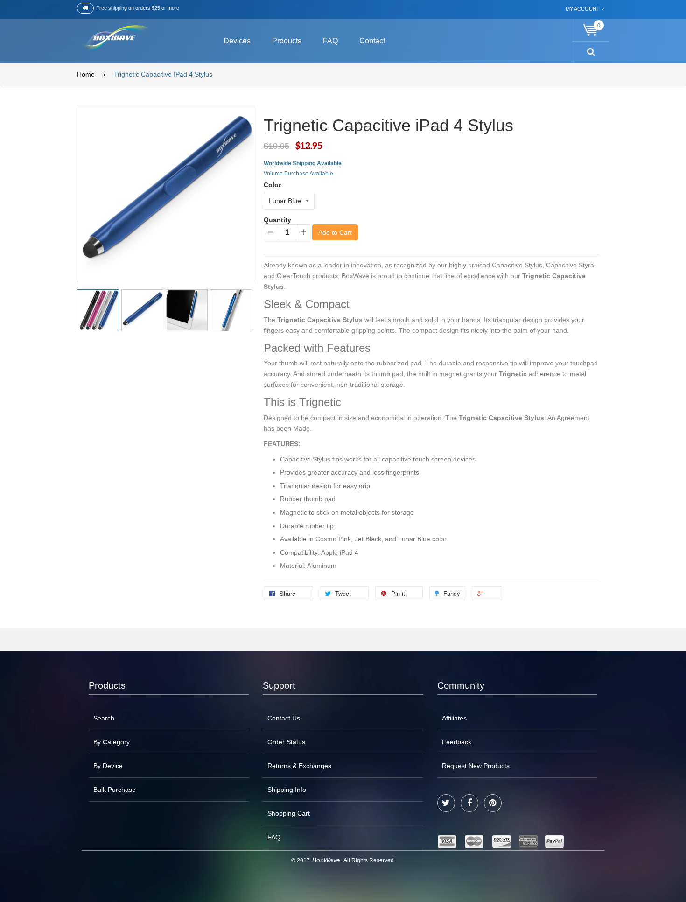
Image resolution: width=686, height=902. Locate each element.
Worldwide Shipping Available (303, 163)
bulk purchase (114, 789)
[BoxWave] (114, 39)
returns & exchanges (299, 765)
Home (86, 74)
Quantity (277, 220)
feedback (456, 742)
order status (286, 742)
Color (272, 185)
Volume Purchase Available (298, 173)
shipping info (286, 789)
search (103, 718)
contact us (283, 718)
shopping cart (288, 813)
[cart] (590, 30)
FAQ (273, 837)
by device (108, 765)
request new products (476, 765)
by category (111, 742)
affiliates (454, 718)
